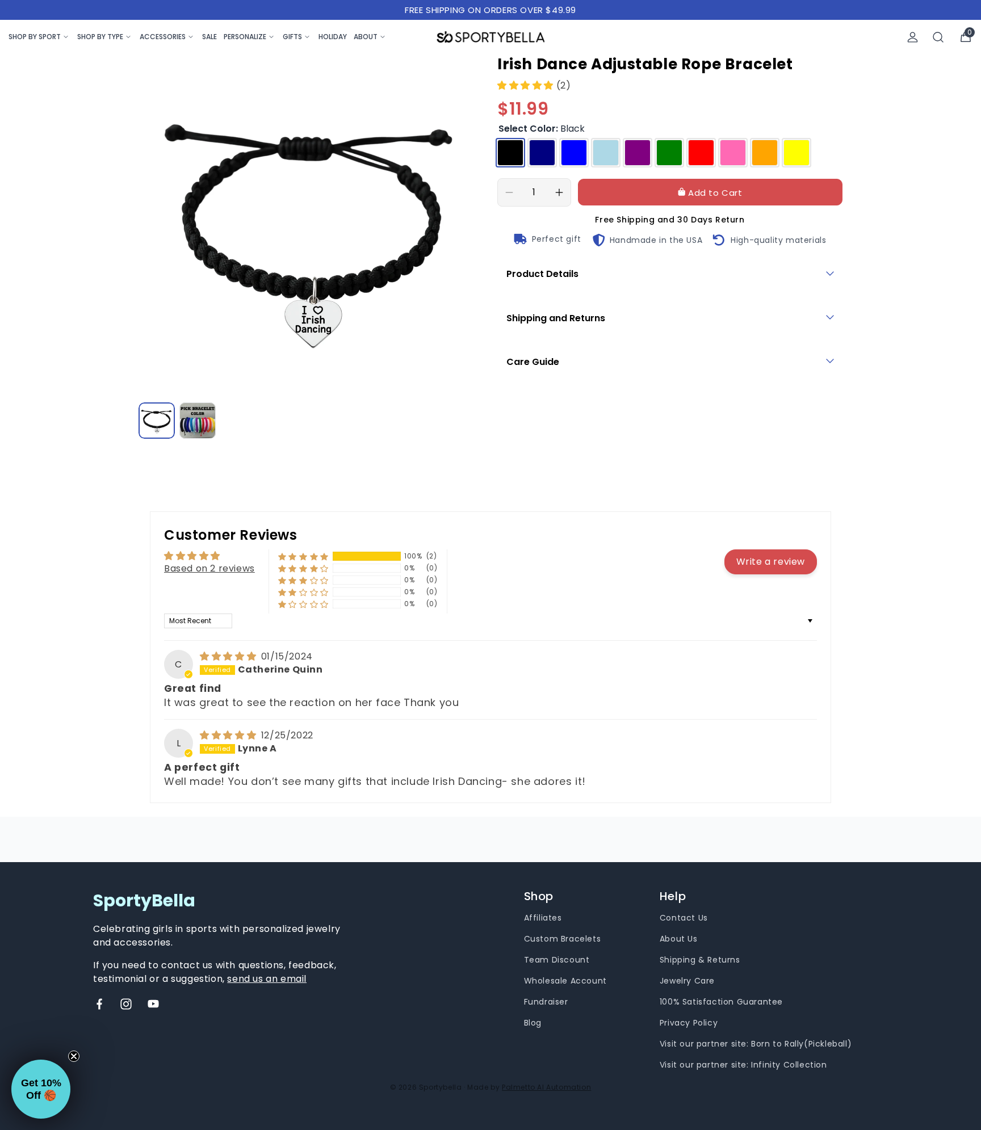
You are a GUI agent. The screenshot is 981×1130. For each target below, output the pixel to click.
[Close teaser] (73, 1056)
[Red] (701, 153)
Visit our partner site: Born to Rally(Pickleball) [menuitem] (756, 1043)
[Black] (510, 153)
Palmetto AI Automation (546, 1087)
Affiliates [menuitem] (543, 917)
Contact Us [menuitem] (684, 917)
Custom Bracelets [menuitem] (562, 938)
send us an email (267, 978)
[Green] (669, 153)
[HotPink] (733, 153)
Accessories (163, 36)
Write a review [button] (770, 561)
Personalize (245, 36)
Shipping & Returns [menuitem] (700, 959)
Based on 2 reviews (209, 568)
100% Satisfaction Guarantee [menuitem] (721, 1001)
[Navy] (542, 153)
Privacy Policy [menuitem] (689, 1022)
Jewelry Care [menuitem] (687, 980)
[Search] (938, 37)
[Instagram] (126, 1004)
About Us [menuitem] (679, 938)
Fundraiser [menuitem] (546, 1001)
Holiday (332, 36)
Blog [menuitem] (533, 1022)
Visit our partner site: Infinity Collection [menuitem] (743, 1064)
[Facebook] (99, 1004)
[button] (526, 85)
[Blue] (574, 153)
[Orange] (765, 153)
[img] (229, 656)
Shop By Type (100, 36)
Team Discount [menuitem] (557, 959)
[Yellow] (796, 153)
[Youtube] (153, 1004)
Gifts (292, 36)
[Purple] (637, 153)
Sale (209, 36)
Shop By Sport (35, 36)
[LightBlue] (606, 153)
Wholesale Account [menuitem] (565, 980)
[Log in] (912, 37)
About (366, 36)
